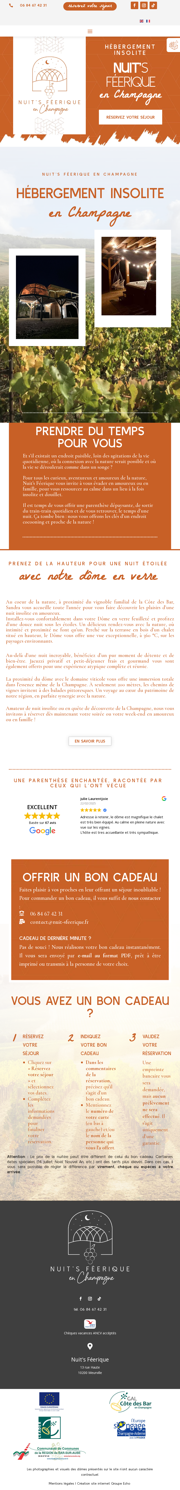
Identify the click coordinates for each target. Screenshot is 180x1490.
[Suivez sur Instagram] (144, 5)
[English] (142, 21)
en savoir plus (90, 741)
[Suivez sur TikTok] (153, 5)
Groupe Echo (121, 1483)
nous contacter (144, 898)
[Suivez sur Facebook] (134, 5)
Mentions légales (61, 1483)
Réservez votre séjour (130, 117)
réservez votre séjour (90, 6)
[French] (148, 21)
